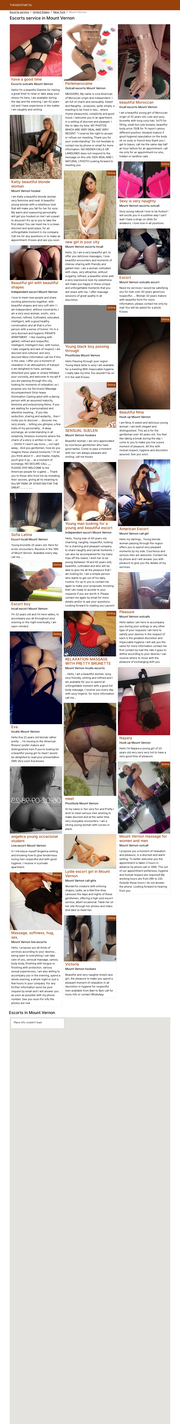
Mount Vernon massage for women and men (143, 838)
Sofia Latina (21, 534)
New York (59, 12)
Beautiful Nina (131, 412)
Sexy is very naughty (137, 201)
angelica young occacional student (34, 838)
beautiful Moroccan (136, 102)
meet (69, 798)
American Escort (134, 529)
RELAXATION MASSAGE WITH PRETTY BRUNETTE (88, 661)
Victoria (72, 964)
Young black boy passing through (87, 348)
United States (41, 12)
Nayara (125, 738)
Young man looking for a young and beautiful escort (88, 525)
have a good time (26, 79)
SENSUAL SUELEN (81, 430)
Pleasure (126, 612)
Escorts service (19, 12)
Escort (125, 277)
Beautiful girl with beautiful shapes (34, 285)
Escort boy (21, 604)
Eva (14, 727)
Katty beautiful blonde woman (30, 184)
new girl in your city (82, 242)
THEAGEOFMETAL (21, 5)
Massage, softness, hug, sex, (32, 935)
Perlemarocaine (78, 83)
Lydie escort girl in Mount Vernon (87, 873)
